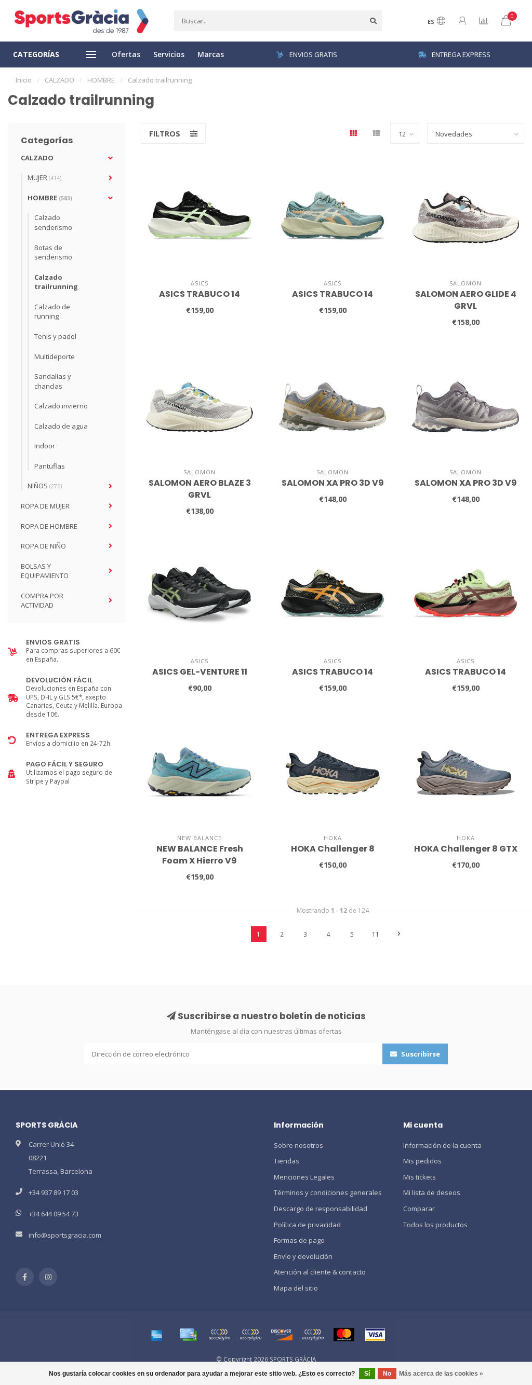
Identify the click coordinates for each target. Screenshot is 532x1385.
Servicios (168, 54)
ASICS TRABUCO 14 (199, 294)
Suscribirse (420, 1054)
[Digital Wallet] (219, 1334)
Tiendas (286, 1160)
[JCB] (313, 1334)
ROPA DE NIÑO (43, 546)
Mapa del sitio (296, 1288)
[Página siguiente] (399, 934)
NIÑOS (45, 485)
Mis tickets (419, 1177)
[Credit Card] (188, 1334)
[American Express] (157, 1334)
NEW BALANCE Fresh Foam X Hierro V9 (199, 855)
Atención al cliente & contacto (320, 1272)
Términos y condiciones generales (328, 1192)
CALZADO (37, 157)
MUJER (44, 177)
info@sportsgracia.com (65, 1235)
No (387, 1373)
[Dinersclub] (250, 1334)
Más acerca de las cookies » (441, 1373)
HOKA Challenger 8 (333, 849)
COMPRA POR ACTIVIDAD (42, 600)
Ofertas (126, 54)
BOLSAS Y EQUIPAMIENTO (45, 571)
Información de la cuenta (442, 1145)
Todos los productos (435, 1224)
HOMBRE (50, 197)
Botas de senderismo (53, 252)
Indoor (44, 445)
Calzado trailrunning (56, 282)
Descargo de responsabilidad (320, 1208)
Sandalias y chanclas (52, 381)
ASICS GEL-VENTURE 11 (199, 672)
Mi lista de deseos (431, 1192)
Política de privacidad (307, 1224)
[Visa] (375, 1334)
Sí (367, 1373)
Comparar (419, 1208)
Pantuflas (49, 466)
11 (375, 934)
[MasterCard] (344, 1334)
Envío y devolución (303, 1256)
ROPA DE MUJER (45, 506)
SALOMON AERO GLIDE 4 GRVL (465, 300)
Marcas (210, 54)
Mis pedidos (422, 1160)
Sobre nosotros (298, 1145)
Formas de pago (299, 1240)
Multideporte (54, 356)
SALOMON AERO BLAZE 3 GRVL (200, 489)
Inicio (24, 80)
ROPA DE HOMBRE (49, 526)
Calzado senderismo (53, 222)
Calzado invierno (61, 405)
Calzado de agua (61, 426)
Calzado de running (52, 311)
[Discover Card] (282, 1334)
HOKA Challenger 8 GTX (465, 849)
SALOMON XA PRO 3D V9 (333, 483)
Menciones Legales (304, 1177)
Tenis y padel (55, 336)
